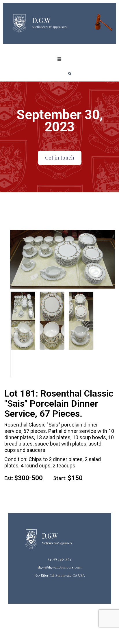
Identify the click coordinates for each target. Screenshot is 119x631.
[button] (59, 59)
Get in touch (59, 157)
